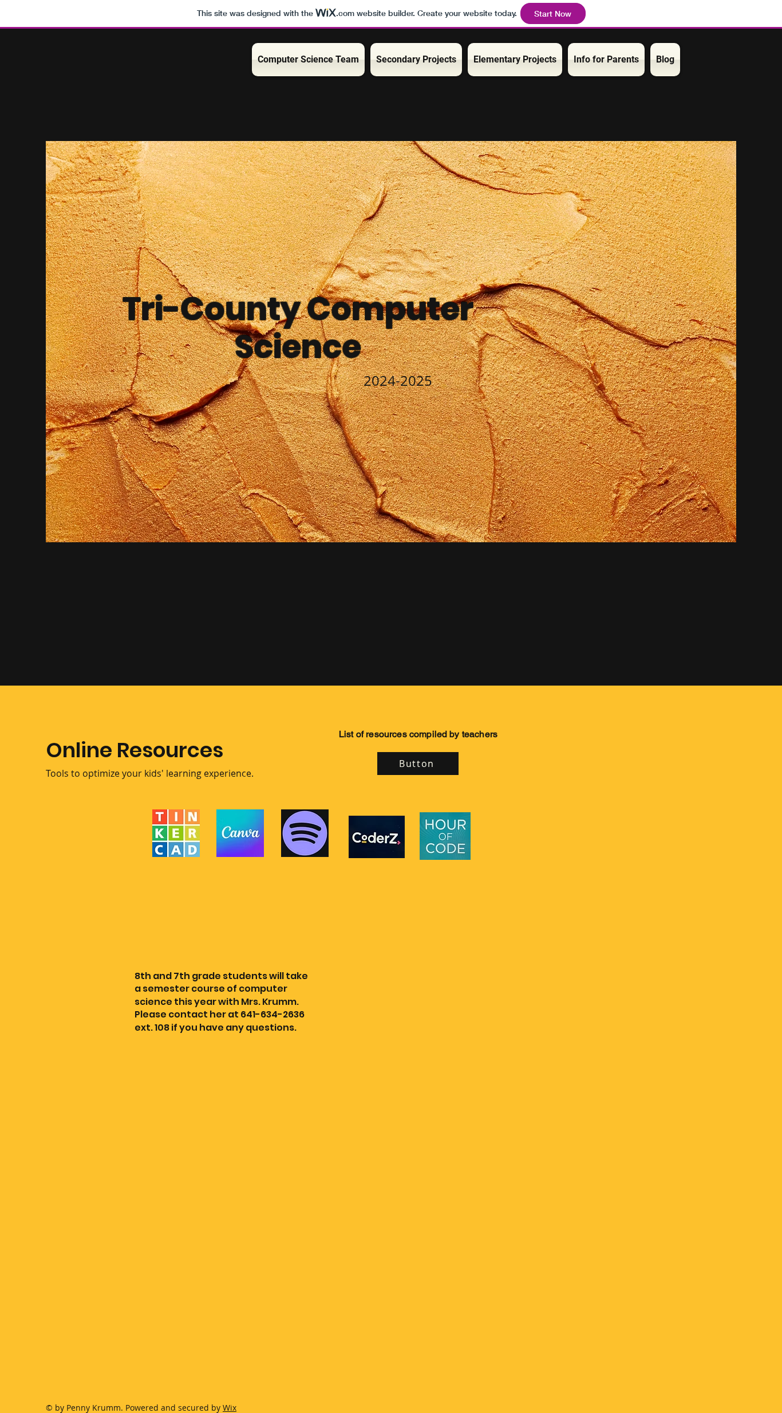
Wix (229, 1407)
